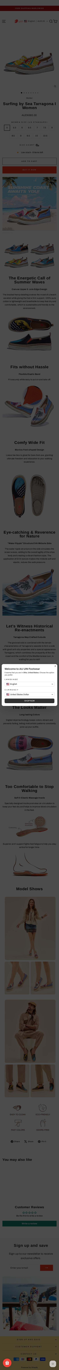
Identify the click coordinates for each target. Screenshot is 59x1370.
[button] (29, 684)
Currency (12, 690)
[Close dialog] (55, 666)
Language (11, 679)
